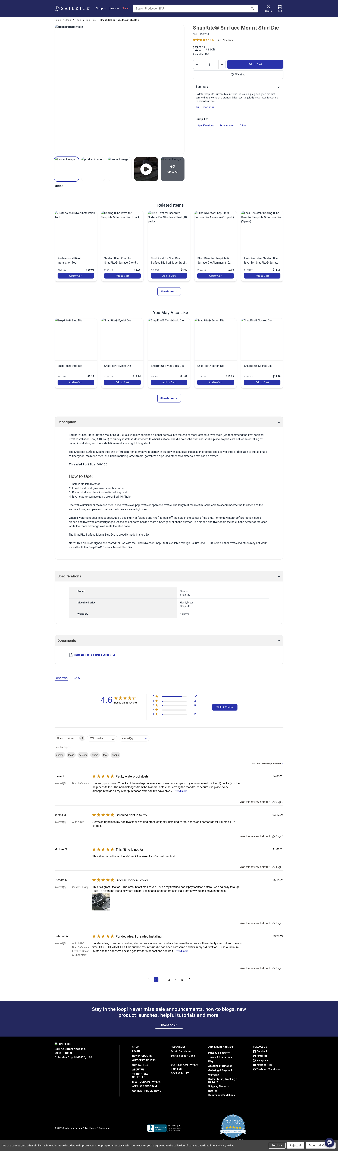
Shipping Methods (219, 1086)
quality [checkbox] (59, 755)
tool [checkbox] (105, 755)
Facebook (261, 1051)
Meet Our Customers (146, 1081)
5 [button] (182, 979)
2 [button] (162, 979)
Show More (167, 291)
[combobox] (134, 738)
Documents (227, 125)
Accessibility (180, 1073)
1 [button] (156, 979)
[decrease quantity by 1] (196, 64)
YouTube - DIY (264, 1064)
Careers (176, 1069)
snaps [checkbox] (115, 755)
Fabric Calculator (181, 1051)
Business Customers (185, 1064)
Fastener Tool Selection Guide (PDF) (95, 654)
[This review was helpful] (273, 802)
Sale (125, 8)
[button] (66, 169)
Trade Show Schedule (140, 1076)
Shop (99, 8)
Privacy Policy (82, 1128)
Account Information (220, 1065)
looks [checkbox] (71, 755)
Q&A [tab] (76, 678)
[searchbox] (67, 738)
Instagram (262, 1060)
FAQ (210, 1061)
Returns (212, 1090)
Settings (277, 1145)
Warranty (213, 1074)
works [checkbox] (95, 755)
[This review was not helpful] (279, 802)
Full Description (205, 107)
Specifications (205, 125)
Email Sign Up (169, 1024)
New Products (142, 1055)
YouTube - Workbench (268, 1069)
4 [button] (175, 979)
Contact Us (140, 1065)
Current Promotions (146, 1090)
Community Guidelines (221, 1095)
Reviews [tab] (61, 678)
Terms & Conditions (220, 1057)
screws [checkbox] (83, 755)
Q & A (243, 125)
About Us (138, 1069)
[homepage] (72, 8)
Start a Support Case (183, 1055)
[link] (76, 246)
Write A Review (225, 707)
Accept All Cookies (321, 1145)
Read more (181, 791)
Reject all (296, 1145)
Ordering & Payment (220, 1070)
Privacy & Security (219, 1052)
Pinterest (261, 1055)
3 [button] (169, 979)
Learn (113, 8)
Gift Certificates (144, 1060)
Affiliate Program (144, 1086)
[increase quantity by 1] (222, 64)
